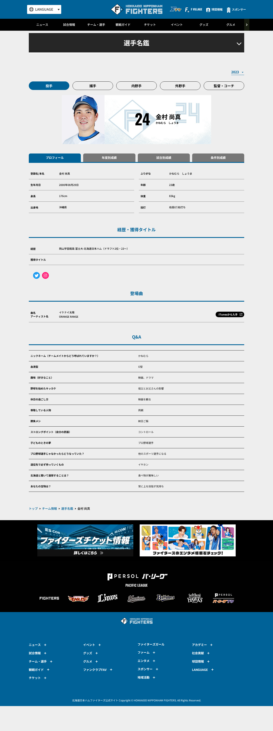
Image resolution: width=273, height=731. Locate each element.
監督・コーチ (224, 85)
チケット (150, 24)
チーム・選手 (96, 24)
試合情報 (69, 24)
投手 (49, 85)
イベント (177, 24)
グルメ (230, 24)
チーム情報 (49, 508)
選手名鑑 (67, 508)
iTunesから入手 (228, 314)
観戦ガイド (123, 24)
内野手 (136, 85)
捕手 (92, 85)
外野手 (180, 85)
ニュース (42, 24)
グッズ (203, 24)
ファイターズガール (151, 644)
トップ (33, 508)
